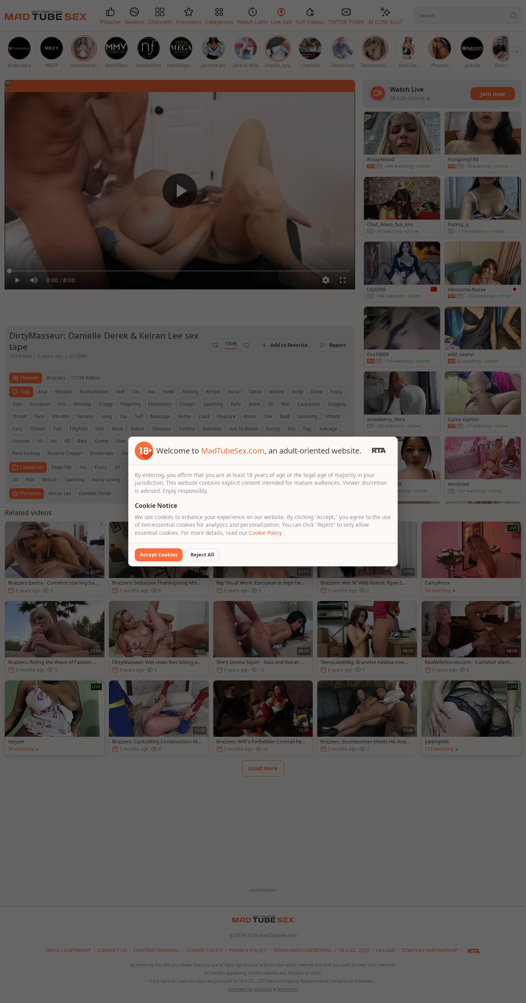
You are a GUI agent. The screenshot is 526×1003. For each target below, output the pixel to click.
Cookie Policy (266, 532)
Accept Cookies (159, 554)
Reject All (202, 554)
